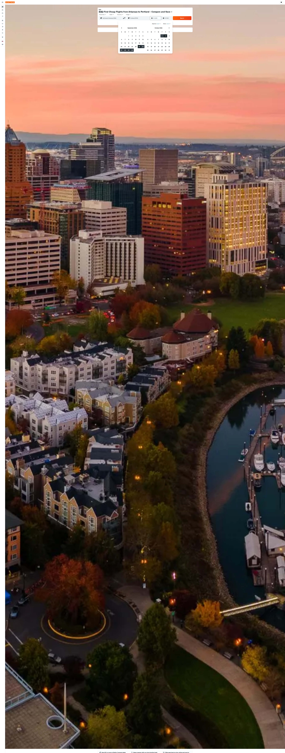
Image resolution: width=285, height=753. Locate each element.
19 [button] (142, 43)
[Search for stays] (2, 9)
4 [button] (139, 36)
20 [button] (121, 46)
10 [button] (135, 39)
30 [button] (132, 50)
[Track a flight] (2, 32)
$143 (101, 11)
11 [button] (139, 39)
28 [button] (125, 50)
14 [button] (125, 43)
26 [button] (143, 46)
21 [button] (125, 46)
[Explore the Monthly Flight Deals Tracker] (2, 26)
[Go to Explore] (2, 29)
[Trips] (2, 37)
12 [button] (142, 39)
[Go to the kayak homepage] (10, 2)
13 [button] (121, 43)
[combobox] (103, 14)
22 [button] (128, 46)
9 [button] (132, 39)
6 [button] (121, 39)
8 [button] (128, 39)
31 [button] (169, 50)
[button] (2, 2)
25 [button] (139, 46)
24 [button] (135, 46)
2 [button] (132, 36)
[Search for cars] (2, 13)
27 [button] (121, 50)
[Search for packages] (2, 16)
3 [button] (135, 36)
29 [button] (128, 50)
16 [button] (132, 43)
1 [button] (128, 36)
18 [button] (139, 43)
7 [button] (158, 39)
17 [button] (135, 43)
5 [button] (151, 39)
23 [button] (132, 46)
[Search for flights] (2, 6)
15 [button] (128, 43)
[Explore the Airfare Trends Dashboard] (2, 23)
